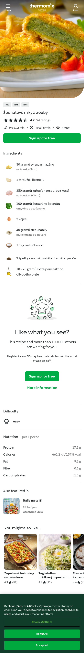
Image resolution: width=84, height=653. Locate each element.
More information (42, 387)
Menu (8, 10)
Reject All (42, 633)
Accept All (42, 645)
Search (76, 10)
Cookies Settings (42, 622)
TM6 (16, 104)
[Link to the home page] (42, 7)
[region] (42, 623)
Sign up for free (42, 138)
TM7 (7, 104)
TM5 (25, 104)
